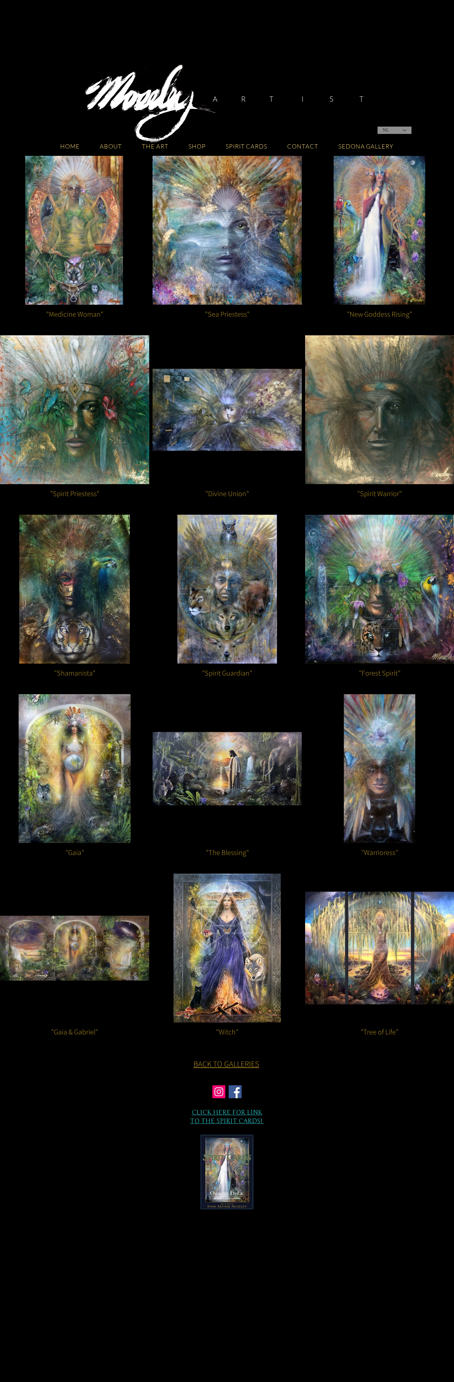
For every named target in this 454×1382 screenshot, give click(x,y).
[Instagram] (218, 1091)
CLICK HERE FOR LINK (227, 1112)
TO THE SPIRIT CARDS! (227, 1121)
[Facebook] (235, 1091)
